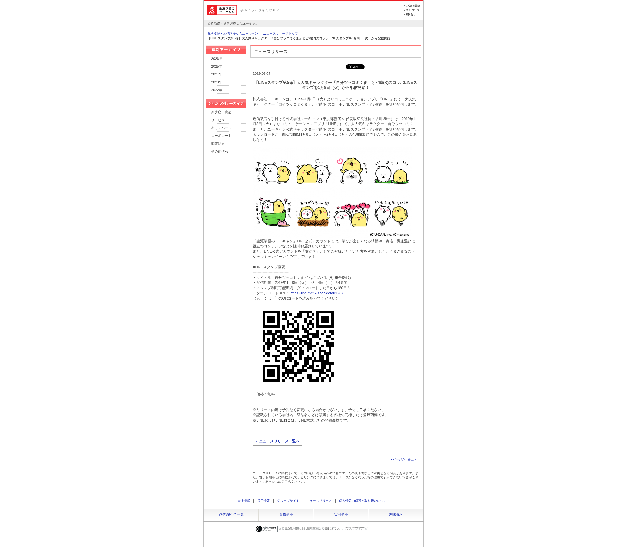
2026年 (216, 59)
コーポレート (221, 136)
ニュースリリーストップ (280, 33)
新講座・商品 (221, 112)
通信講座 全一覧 (231, 514)
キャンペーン (221, 128)
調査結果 (218, 144)
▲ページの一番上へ (403, 459)
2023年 (216, 82)
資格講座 (286, 514)
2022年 (216, 90)
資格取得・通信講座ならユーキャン (232, 33)
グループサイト (288, 501)
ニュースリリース (319, 501)
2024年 (216, 74)
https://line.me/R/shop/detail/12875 (317, 293)
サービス (218, 120)
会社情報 (243, 501)
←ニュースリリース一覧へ (277, 441)
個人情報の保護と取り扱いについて (364, 501)
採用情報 (263, 501)
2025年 (216, 66)
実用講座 (341, 514)
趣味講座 (396, 514)
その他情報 (219, 151)
